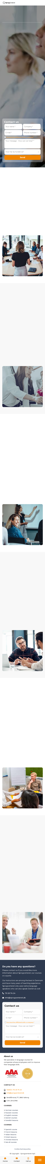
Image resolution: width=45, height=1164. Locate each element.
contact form (21, 197)
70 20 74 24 (21, 42)
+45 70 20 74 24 (17, 199)
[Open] (39, 1160)
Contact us (21, 221)
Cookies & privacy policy (22, 1149)
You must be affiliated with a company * (20, 137)
